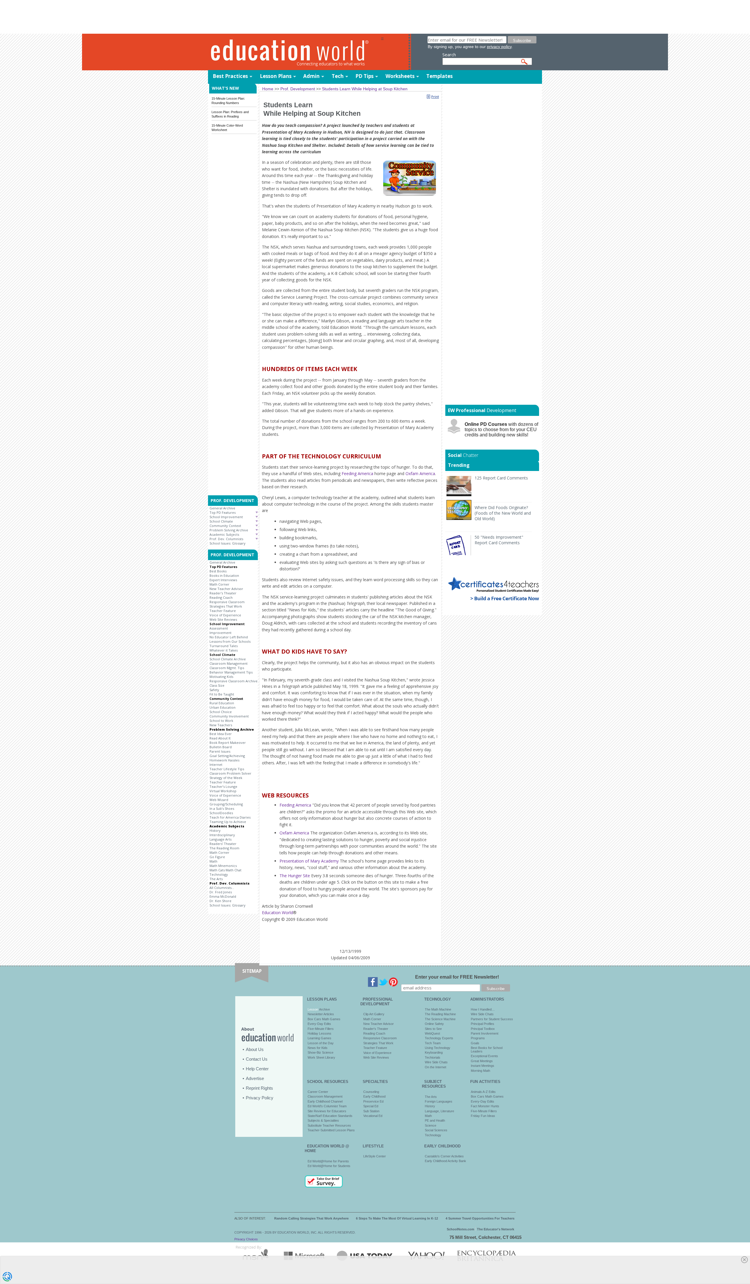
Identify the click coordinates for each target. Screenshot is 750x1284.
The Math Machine (438, 1009)
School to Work (221, 720)
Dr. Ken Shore (220, 901)
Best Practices (230, 76)
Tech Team (433, 1043)
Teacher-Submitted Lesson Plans (331, 1130)
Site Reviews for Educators (327, 1111)
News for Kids (318, 1048)
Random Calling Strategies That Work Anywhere (311, 1218)
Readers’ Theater (222, 843)
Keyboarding (434, 1052)
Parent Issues (219, 751)
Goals (475, 1043)
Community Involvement (229, 716)
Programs (478, 1038)
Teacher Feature (222, 610)
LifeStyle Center (374, 1156)
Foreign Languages (438, 1101)
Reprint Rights (259, 1088)
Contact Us (256, 1059)
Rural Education (221, 703)
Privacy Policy (259, 1097)
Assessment (218, 628)
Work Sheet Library (321, 1057)
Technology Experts (439, 1038)
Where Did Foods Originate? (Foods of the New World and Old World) (503, 513)
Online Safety (434, 1024)
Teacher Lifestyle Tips (226, 769)
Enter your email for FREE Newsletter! (457, 977)
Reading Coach (221, 597)
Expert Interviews (223, 580)
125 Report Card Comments (501, 478)
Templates (439, 76)
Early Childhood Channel (325, 1101)
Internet (215, 764)
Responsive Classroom (227, 602)
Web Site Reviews (223, 619)
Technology (218, 874)
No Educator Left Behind (228, 637)
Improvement (220, 632)
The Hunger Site (294, 875)
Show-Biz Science (320, 1052)
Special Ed (370, 1106)
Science (430, 1125)
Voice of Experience (225, 615)
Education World (277, 912)
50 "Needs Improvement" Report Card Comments (499, 539)
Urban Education (222, 707)
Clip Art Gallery (373, 1014)
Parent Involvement (484, 1033)
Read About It (220, 738)
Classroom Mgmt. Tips (226, 668)
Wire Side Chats (436, 1062)
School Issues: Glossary (227, 543)
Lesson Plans (276, 76)
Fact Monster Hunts (485, 1106)
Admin (311, 76)
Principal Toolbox (483, 1028)
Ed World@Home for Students (329, 1166)
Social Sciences (436, 1130)
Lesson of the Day (321, 1043)
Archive (324, 1009)
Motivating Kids (221, 676)
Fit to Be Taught (221, 694)
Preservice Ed (373, 1101)
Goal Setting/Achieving (227, 756)
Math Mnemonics (223, 865)
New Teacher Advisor (226, 588)
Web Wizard (218, 799)
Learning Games (319, 1038)
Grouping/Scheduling (226, 804)
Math (213, 861)
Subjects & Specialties (323, 1120)
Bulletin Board (220, 747)
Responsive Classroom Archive (233, 681)
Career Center (318, 1091)
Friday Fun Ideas (483, 1116)
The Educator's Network (495, 1229)
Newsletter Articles (321, 1014)
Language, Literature (439, 1111)
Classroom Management (228, 663)
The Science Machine (440, 1019)
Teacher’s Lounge (223, 786)
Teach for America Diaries (229, 817)
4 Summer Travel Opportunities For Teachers (480, 1218)
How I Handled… (483, 1009)
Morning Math (480, 1070)
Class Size (216, 685)
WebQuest (432, 1033)
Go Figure (217, 857)
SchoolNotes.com (460, 1229)
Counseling (371, 1091)
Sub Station (371, 1111)
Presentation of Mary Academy (309, 861)
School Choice (220, 712)
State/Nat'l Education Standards (330, 1116)
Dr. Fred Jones (220, 892)
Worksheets (400, 76)
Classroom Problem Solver (230, 773)
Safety (214, 690)
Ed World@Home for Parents (328, 1161)
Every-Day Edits (319, 1024)
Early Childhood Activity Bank (445, 1161)
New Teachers (220, 725)
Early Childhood (374, 1096)
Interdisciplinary (222, 835)
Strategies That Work (225, 606)
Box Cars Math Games (324, 1019)
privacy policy (499, 46)
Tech (338, 76)
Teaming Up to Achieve (227, 821)
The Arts (216, 879)
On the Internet (435, 1067)
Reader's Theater (222, 593)
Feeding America (357, 473)
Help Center (257, 1068)
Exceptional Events (484, 1056)
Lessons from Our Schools (229, 641)
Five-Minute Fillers (321, 1028)
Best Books (217, 571)
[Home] (294, 52)
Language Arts (220, 839)
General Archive (222, 508)
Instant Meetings (482, 1065)
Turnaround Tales (223, 646)
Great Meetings (482, 1061)
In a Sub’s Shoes (221, 808)
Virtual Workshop (222, 791)
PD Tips (364, 76)
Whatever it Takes (223, 650)
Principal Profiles (482, 1024)
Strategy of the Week (225, 777)
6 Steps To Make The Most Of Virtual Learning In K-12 (397, 1218)
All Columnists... (221, 887)
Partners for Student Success (492, 1019)
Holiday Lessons (319, 1033)
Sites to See (433, 1028)
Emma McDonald (222, 896)
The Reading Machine (440, 1014)
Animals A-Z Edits (483, 1091)
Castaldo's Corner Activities (444, 1156)
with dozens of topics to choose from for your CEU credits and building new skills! (501, 429)
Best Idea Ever (220, 734)
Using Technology (437, 1048)
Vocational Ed (372, 1116)
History (215, 830)
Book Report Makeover (227, 742)
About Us (255, 1049)
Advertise (255, 1078)
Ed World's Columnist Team (327, 1106)
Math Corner (219, 584)
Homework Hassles (224, 760)
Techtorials (432, 1057)
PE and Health (435, 1120)
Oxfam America (420, 473)
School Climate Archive (227, 659)
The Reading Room (224, 848)
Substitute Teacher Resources (329, 1125)
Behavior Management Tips (231, 672)
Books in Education (224, 575)
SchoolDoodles (221, 813)
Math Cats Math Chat (225, 870)
